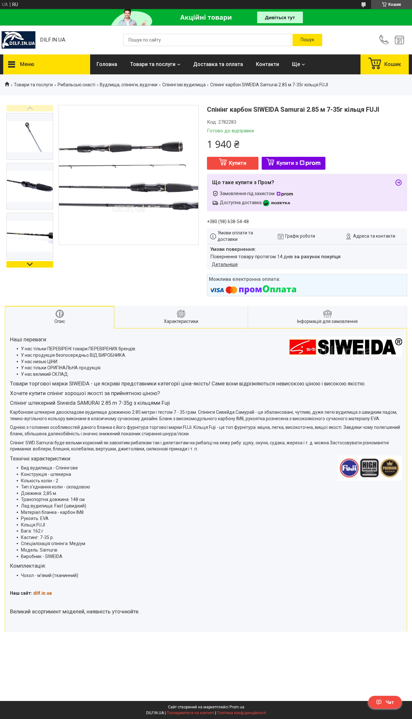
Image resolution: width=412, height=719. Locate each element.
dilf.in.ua (42, 593)
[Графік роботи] (399, 39)
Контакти (267, 64)
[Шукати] (307, 40)
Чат (390, 702)
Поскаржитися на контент (190, 713)
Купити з (287, 163)
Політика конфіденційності (241, 713)
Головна (107, 64)
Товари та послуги (152, 64)
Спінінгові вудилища (184, 84)
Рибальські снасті (76, 84)
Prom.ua (236, 707)
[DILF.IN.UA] (18, 40)
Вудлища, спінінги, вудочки (128, 84)
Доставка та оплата (218, 64)
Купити (237, 163)
